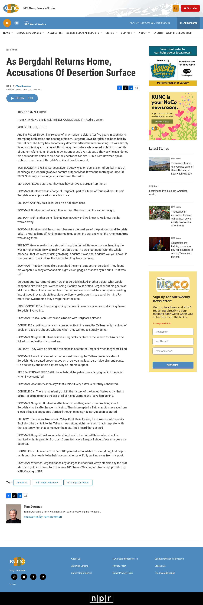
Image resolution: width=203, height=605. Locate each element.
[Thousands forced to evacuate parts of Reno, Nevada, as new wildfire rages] (159, 164)
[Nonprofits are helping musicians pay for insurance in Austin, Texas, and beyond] (159, 244)
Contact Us (160, 566)
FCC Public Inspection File (125, 559)
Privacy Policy (119, 566)
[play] (7, 23)
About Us (75, 559)
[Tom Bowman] (13, 513)
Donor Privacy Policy (123, 573)
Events (158, 33)
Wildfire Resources (179, 33)
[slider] (21, 23)
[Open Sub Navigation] (12, 33)
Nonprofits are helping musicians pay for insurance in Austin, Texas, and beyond (182, 249)
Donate (192, 8)
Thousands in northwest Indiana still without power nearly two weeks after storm (181, 218)
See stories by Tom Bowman (43, 517)
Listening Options (79, 566)
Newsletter (55, 33)
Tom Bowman (23, 86)
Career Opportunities (81, 573)
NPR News (11, 49)
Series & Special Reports (82, 33)
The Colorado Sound (165, 573)
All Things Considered (47, 482)
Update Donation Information (169, 559)
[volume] (16, 23)
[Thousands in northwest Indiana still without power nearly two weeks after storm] (159, 213)
